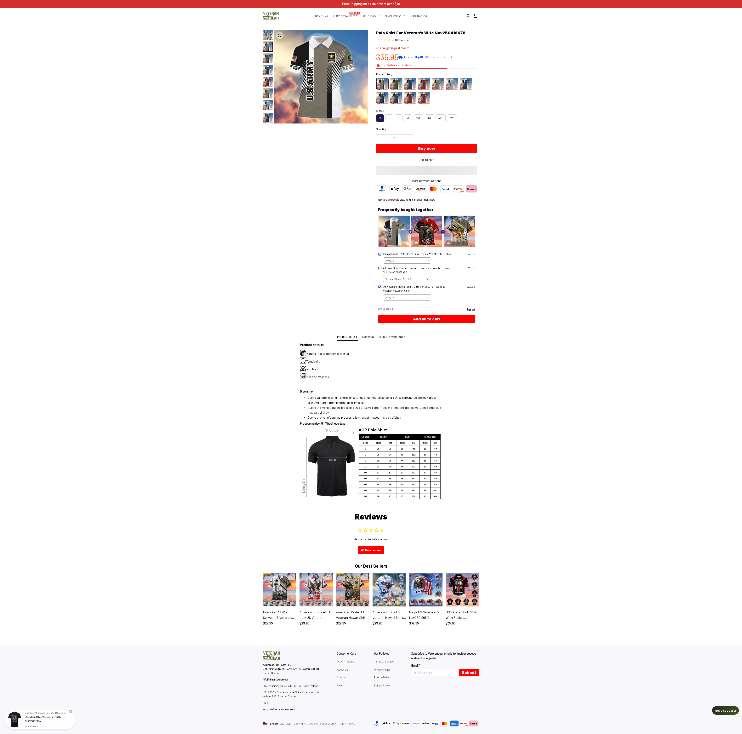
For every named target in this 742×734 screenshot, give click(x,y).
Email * (415, 665)
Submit (469, 672)
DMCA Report (347, 723)
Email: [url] (266, 702)
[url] (279, 709)
